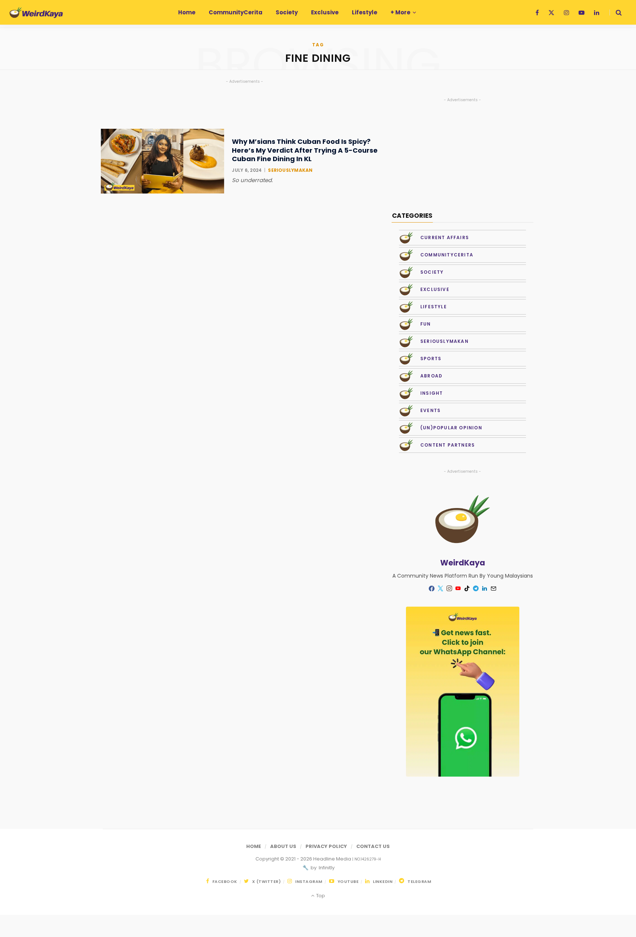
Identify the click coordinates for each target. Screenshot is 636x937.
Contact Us (373, 846)
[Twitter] (440, 588)
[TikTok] (467, 588)
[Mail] (493, 588)
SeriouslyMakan (290, 170)
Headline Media (332, 858)
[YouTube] (458, 588)
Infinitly (326, 867)
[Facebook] (431, 588)
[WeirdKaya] (36, 12)
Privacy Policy (326, 846)
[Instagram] (449, 588)
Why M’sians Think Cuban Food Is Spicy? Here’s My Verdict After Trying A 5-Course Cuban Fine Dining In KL (305, 150)
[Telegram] (475, 588)
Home (253, 846)
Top (320, 895)
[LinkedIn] (484, 588)
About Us (283, 846)
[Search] (616, 12)
